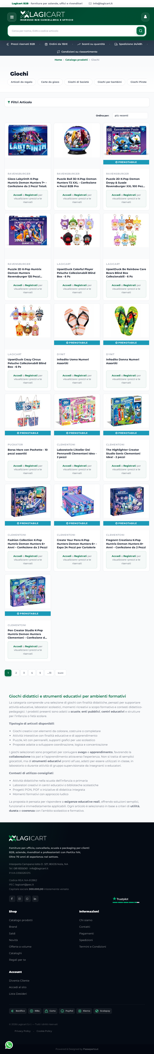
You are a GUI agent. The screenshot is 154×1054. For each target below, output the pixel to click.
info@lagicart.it (103, 3)
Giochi (19, 74)
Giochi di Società (78, 82)
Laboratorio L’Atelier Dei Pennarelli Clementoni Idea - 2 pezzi (77, 453)
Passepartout (90, 1049)
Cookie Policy (44, 1031)
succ (60, 672)
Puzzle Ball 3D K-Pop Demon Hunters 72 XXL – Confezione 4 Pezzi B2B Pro (77, 182)
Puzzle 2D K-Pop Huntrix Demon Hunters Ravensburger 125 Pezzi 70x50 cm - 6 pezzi (24, 273)
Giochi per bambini (110, 82)
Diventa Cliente (19, 980)
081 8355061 (21, 868)
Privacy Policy (23, 1031)
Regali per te (17, 959)
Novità (13, 940)
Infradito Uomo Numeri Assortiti (73, 361)
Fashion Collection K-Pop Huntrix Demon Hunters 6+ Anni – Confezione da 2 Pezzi (27, 543)
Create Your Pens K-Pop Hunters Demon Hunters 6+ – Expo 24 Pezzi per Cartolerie (77, 543)
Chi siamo (85, 920)
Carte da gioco (50, 82)
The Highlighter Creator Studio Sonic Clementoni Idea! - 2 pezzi (123, 453)
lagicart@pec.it (24, 884)
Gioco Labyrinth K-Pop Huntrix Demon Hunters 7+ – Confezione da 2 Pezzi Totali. (27, 182)
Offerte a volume (20, 946)
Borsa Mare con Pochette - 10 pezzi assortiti (28, 451)
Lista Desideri (18, 993)
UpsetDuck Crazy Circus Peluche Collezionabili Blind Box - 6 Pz (27, 363)
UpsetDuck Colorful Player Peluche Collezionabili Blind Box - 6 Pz (76, 272)
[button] (141, 31)
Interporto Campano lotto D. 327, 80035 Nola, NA (38, 864)
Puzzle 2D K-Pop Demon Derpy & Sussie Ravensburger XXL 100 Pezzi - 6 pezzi (125, 182)
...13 (49, 672)
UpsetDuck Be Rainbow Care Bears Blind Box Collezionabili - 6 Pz (126, 272)
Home (58, 59)
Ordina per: (102, 115)
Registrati (31, 195)
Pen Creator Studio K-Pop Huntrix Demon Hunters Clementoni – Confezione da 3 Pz (27, 634)
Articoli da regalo (21, 82)
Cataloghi (15, 953)
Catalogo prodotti (76, 59)
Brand (13, 926)
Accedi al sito (17, 987)
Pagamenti (86, 933)
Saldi (12, 933)
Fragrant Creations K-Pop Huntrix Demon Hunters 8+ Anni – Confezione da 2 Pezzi (126, 543)
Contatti (84, 926)
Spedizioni (86, 940)
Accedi (18, 195)
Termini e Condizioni (92, 946)
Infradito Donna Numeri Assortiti (122, 361)
